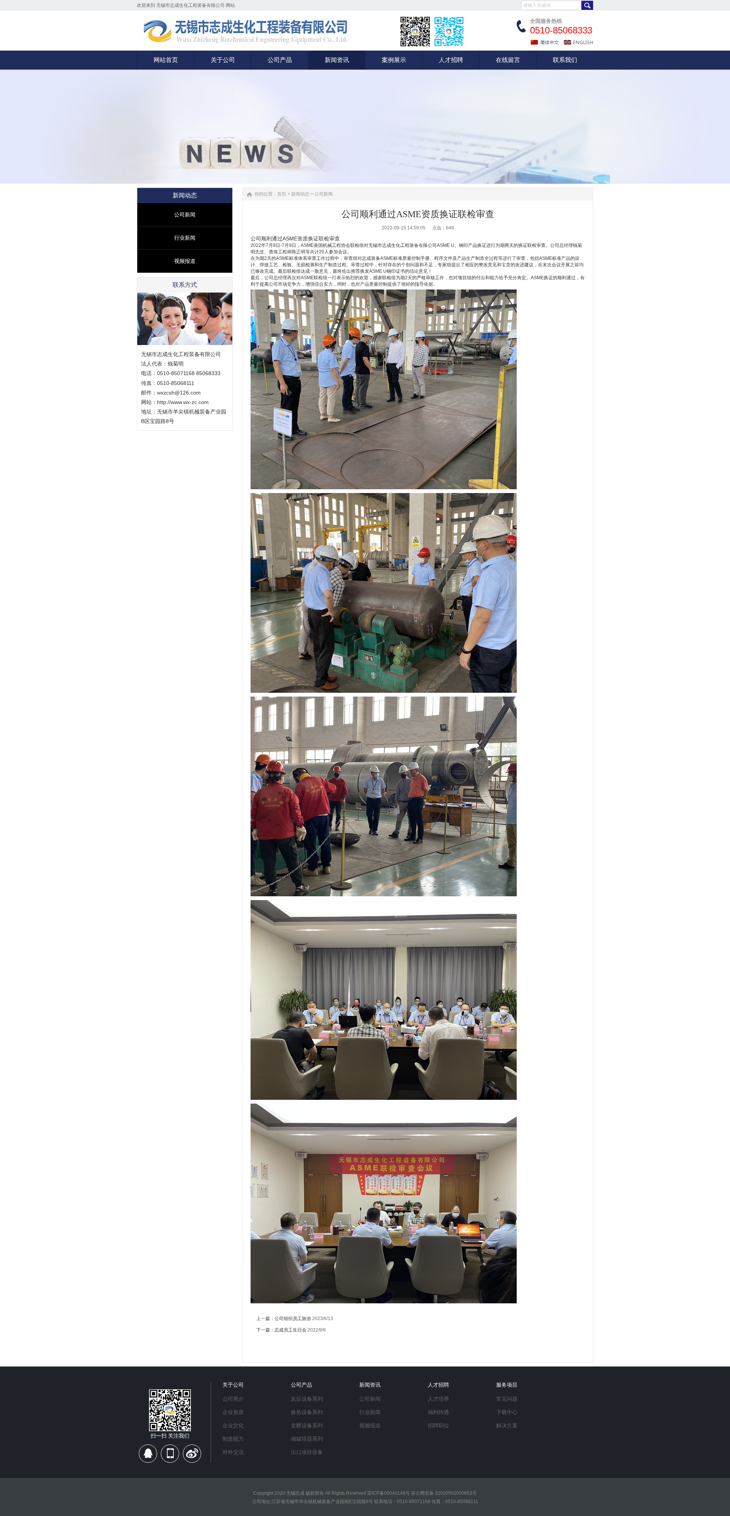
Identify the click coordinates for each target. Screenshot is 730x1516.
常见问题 (506, 1399)
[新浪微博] (192, 1456)
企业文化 (233, 1425)
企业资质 (233, 1412)
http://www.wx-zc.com (183, 402)
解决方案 (506, 1425)
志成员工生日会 (290, 1330)
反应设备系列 (307, 1399)
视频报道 (184, 261)
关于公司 (233, 1385)
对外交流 (233, 1452)
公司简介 (233, 1399)
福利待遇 (438, 1412)
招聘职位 (438, 1425)
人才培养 (438, 1399)
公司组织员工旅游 (293, 1318)
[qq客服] (148, 1456)
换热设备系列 (307, 1412)
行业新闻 (184, 238)
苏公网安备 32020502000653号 (444, 1493)
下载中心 (506, 1412)
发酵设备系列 (307, 1425)
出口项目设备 (307, 1452)
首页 (281, 194)
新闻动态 (300, 194)
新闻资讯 (370, 1385)
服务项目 (506, 1385)
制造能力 (233, 1439)
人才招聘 (438, 1385)
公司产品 (301, 1385)
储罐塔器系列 (307, 1439)
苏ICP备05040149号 (388, 1493)
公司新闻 (184, 215)
